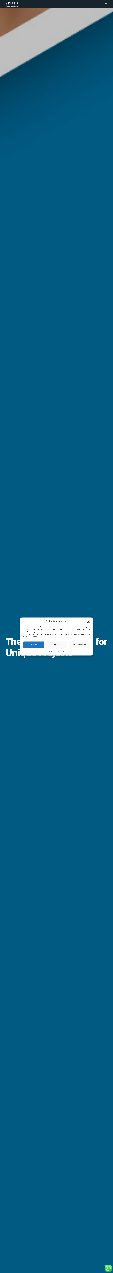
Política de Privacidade (56, 651)
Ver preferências (79, 644)
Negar (56, 644)
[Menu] (104, 4)
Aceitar (34, 644)
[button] (88, 621)
